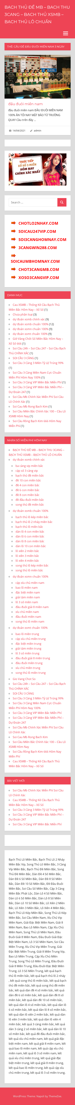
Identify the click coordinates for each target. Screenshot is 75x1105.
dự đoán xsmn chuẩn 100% (30, 329)
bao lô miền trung (27, 634)
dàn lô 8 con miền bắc (30, 541)
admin (37, 130)
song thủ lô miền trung (31, 673)
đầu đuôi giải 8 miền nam (32, 607)
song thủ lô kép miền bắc (32, 565)
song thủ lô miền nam (30, 621)
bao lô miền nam (27, 588)
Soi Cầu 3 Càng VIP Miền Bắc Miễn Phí (37, 382)
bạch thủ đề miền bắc (30, 475)
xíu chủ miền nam (27, 612)
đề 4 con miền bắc (27, 485)
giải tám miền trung (28, 648)
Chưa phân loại (23, 314)
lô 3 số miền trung (27, 653)
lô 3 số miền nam (27, 602)
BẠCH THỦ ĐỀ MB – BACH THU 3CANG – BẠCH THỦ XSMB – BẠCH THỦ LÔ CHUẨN (37, 14)
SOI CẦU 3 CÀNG (23, 358)
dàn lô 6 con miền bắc (30, 536)
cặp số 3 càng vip (27, 471)
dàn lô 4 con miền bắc (30, 531)
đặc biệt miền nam (28, 592)
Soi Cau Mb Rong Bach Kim (30, 406)
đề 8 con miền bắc (27, 495)
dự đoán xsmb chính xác (29, 319)
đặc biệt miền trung (28, 644)
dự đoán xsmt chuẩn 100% (30, 334)
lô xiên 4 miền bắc (27, 561)
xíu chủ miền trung (28, 668)
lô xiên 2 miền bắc (27, 551)
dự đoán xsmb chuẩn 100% (30, 324)
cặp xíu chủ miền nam (30, 583)
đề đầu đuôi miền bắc (30, 500)
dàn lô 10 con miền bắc (31, 546)
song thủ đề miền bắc (30, 504)
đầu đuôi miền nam (25, 104)
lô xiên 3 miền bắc (27, 556)
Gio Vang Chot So (24, 679)
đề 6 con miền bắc (27, 490)
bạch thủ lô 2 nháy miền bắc (34, 522)
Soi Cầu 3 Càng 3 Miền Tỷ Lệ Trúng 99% (38, 363)
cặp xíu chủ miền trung (31, 639)
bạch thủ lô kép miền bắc (32, 517)
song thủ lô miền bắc (29, 570)
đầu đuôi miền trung (29, 663)
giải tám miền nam (28, 597)
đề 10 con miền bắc (28, 480)
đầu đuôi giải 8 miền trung (33, 658)
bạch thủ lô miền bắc (29, 527)
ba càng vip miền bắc (29, 466)
